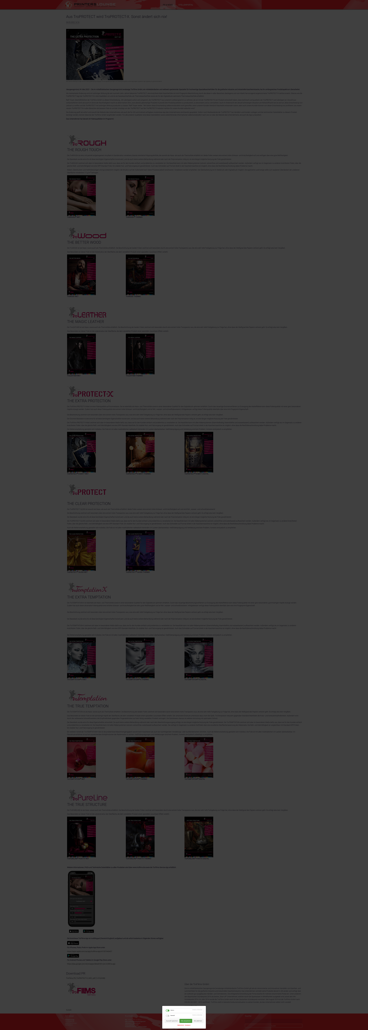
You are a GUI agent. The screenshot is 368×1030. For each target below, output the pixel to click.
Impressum (188, 1025)
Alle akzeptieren (186, 1021)
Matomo (172, 1010)
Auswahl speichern (172, 1021)
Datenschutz (180, 1025)
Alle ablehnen (198, 1021)
